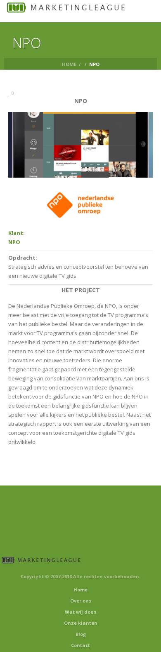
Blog (81, 634)
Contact (80, 645)
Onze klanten (80, 623)
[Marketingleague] (66, 10)
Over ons (80, 601)
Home (69, 64)
